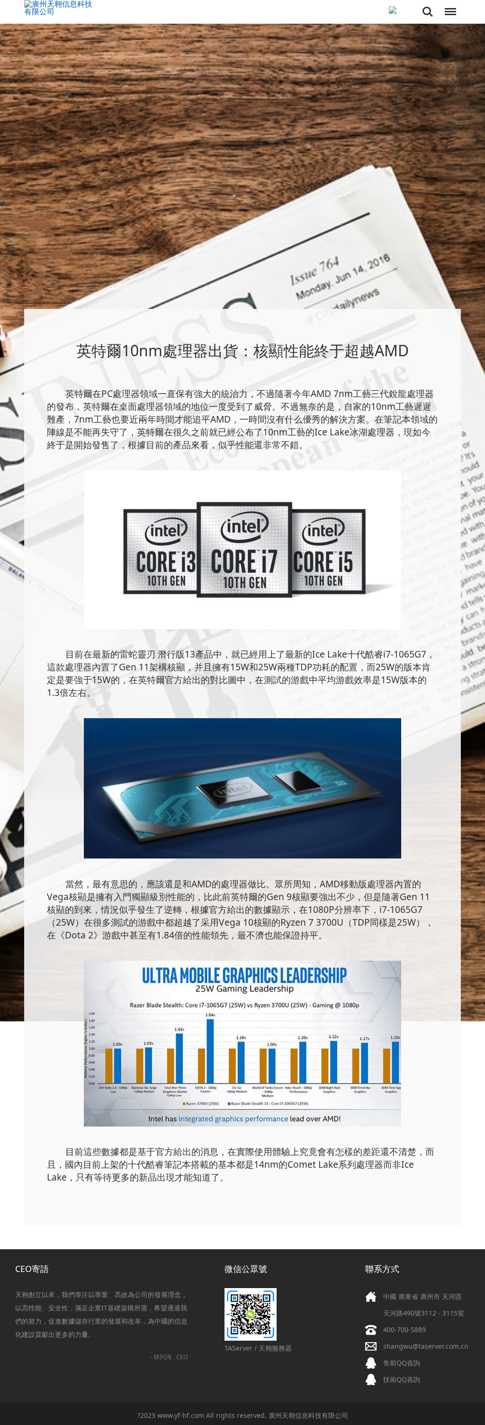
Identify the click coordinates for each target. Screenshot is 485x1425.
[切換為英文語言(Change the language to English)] (392, 11)
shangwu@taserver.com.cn (425, 1346)
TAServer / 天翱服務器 (258, 1348)
